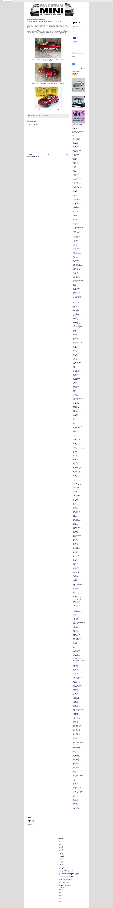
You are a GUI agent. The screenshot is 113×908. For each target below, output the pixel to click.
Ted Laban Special (76, 748)
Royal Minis (75, 666)
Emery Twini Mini (76, 323)
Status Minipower (76, 723)
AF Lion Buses (75, 154)
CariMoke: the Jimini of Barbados (65, 885)
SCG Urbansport (75, 682)
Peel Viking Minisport (76, 611)
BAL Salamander (76, 192)
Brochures (74, 237)
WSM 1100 (74, 807)
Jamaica (74, 423)
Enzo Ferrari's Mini (76, 327)
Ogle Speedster (75, 593)
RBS (73, 647)
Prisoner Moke (75, 627)
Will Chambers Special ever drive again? (66, 870)
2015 (60, 893)
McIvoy (74, 478)
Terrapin (74, 751)
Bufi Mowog (75, 244)
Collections (75, 273)
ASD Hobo (74, 171)
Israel (73, 419)
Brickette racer (75, 230)
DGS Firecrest (75, 307)
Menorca (74, 488)
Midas (74, 503)
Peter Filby (74, 615)
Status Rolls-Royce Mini (77, 725)
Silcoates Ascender (76, 698)
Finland (74, 346)
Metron (74, 492)
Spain (74, 715)
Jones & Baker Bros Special (77, 432)
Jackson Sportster (76, 422)
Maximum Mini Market (33, 821)
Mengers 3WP (75, 483)
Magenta (74, 460)
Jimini (74, 430)
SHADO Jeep (75, 694)
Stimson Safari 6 (75, 729)
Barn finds (74, 206)
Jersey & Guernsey (76, 427)
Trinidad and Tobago (76, 774)
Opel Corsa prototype (76, 597)
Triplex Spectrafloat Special (77, 775)
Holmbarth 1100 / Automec (77, 398)
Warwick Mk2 (75, 790)
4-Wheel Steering (76, 139)
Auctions (74, 175)
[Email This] (43, 115)
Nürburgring (75, 588)
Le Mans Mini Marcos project (78, 448)
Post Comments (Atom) (36, 156)
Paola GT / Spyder (76, 605)
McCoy (74, 476)
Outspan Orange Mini (76, 601)
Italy (73, 420)
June (61, 861)
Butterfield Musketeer (76, 248)
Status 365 (74, 721)
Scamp (74, 681)
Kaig (73, 435)
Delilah (74, 303)
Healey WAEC (75, 391)
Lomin (74, 454)
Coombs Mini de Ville (76, 277)
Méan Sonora (75, 482)
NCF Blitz (74, 565)
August (61, 858)
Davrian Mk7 (75, 293)
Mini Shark (74, 523)
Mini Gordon (75, 512)
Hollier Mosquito (75, 396)
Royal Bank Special (76, 665)
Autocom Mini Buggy (76, 184)
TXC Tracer (75, 780)
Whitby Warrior (75, 795)
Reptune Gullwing (76, 655)
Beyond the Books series (77, 216)
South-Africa (75, 713)
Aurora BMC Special (76, 176)
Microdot (74, 500)
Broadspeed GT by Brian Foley (78, 234)
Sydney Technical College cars (78, 742)
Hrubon (74, 406)
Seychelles (74, 693)
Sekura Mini (75, 690)
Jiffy (73, 428)
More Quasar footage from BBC (65, 880)
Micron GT (74, 502)
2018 (60, 889)
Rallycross (74, 640)
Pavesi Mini (75, 606)
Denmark (74, 305)
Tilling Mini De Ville (76, 764)
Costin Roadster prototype (77, 280)
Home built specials (76, 399)
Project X (74, 628)
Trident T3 (74, 771)
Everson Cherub (75, 335)
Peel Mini (74, 610)
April (60, 864)
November (62, 853)
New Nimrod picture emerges (64, 882)
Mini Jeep (74, 515)
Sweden (74, 738)
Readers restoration (76, 650)
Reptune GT (75, 654)
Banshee (74, 200)
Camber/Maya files (76, 253)
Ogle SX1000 (75, 595)
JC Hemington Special (76, 426)
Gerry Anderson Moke (76, 362)
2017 (60, 890)
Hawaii (74, 390)
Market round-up (75, 468)
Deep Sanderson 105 (76, 296)
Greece (74, 375)
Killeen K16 (75, 438)
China (74, 261)
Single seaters (75, 701)
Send (75, 37)
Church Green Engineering (77, 265)
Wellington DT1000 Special (77, 791)
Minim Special (75, 531)
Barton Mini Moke (76, 207)
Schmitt (74, 684)
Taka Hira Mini (75, 744)
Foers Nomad (75, 353)
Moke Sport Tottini (76, 548)
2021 (60, 847)
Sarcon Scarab (75, 678)
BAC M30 (74, 190)
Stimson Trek (75, 733)
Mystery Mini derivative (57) (64, 868)
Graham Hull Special (76, 370)
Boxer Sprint (75, 226)
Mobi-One (74, 543)
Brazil (74, 228)
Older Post (66, 154)
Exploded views (75, 338)
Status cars (74, 722)
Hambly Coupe (75, 384)
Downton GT (75, 311)
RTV (73, 670)
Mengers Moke (75, 487)
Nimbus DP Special (76, 577)
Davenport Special (76, 292)
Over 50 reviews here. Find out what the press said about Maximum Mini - (78, 131)
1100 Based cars (75, 138)
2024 (60, 843)
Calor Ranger (75, 249)
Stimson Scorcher (76, 730)
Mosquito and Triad (76, 553)
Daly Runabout (75, 289)
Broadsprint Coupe (76, 236)
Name (74, 28)
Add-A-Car (74, 147)
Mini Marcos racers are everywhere (65, 879)
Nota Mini (74, 587)
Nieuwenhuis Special (76, 572)
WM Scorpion (75, 803)
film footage (75, 343)
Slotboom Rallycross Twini (77, 709)
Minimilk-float (75, 532)
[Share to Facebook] (46, 115)
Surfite (74, 737)
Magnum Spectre (76, 462)
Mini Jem (74, 516)
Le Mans (74, 447)
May (60, 862)
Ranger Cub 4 (75, 644)
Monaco (74, 549)
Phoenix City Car (76, 618)
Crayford (74, 285)
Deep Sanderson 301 (76, 297)
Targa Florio (75, 746)
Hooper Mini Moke (76, 403)
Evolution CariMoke (76, 337)
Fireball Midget (75, 347)
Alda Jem (74, 158)
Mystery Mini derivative (77, 561)
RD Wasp (74, 648)
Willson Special (75, 799)
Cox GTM (74, 281)
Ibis (73, 410)
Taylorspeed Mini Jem (76, 747)
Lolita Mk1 (74, 451)
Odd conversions (76, 591)
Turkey (74, 776)
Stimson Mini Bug (76, 727)
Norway (74, 583)
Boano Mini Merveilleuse (77, 222)
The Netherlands (75, 756)
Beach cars (75, 212)
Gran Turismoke (75, 371)
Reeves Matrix (75, 651)
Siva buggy (75, 702)
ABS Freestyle (75, 142)
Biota (73, 218)
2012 (60, 898)
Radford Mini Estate (76, 639)
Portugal (74, 626)
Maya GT (74, 475)
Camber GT (75, 252)
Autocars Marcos (75, 183)
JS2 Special (75, 434)
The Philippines (75, 758)
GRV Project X (75, 379)
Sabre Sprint (75, 672)
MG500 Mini (75, 498)
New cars (74, 568)
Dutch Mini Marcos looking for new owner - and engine (69, 873)
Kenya (74, 436)
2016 (60, 892)
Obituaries (74, 589)
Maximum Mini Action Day (77, 474)
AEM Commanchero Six (77, 150)
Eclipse (74, 315)
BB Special (74, 211)
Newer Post (30, 154)
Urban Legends (75, 783)
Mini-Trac (74, 528)
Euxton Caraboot (76, 333)
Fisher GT (74, 349)
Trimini (74, 772)
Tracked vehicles (76, 767)
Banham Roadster (76, 196)
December (62, 852)
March (61, 865)
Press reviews (31, 820)
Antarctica (74, 166)
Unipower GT (75, 782)
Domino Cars (75, 310)
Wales (74, 788)
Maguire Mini (75, 463)
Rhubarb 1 (74, 656)
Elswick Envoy (75, 322)
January (61, 887)
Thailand (74, 752)
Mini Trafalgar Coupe (76, 527)
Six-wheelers (75, 705)
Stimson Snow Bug (76, 731)
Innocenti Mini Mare (76, 415)
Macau (74, 458)
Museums (74, 560)
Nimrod (74, 579)
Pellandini (74, 614)
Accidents (74, 146)
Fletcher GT (75, 351)
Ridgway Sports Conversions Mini (79, 658)
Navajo (74, 564)
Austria (74, 180)
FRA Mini (74, 358)
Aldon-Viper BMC (76, 159)
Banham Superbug (76, 199)
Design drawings (76, 306)
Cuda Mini (74, 286)
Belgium (74, 214)
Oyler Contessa (75, 602)
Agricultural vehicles (76, 156)
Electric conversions (76, 321)
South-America (75, 714)
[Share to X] (45, 115)
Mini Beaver (75, 507)
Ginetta (74, 363)
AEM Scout (74, 151)
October (61, 855)
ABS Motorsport (75, 143)
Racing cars (75, 635)
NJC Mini (74, 580)
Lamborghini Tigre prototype (78, 440)
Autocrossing (75, 186)
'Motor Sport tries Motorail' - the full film (66, 876)
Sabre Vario (75, 673)
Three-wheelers (75, 760)
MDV (73, 479)
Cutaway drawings (76, 288)
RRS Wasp (74, 669)
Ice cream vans (75, 411)
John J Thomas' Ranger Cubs (64, 871)
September (62, 856)
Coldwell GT (75, 272)
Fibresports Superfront (76, 342)
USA (73, 786)
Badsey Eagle (75, 191)
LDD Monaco (75, 446)
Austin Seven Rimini (76, 178)
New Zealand (75, 571)
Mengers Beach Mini (76, 484)
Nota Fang (74, 585)
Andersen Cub (75, 163)
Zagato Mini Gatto (76, 808)
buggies (74, 245)
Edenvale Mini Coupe (76, 319)
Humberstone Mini (76, 407)
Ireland (74, 416)
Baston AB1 (75, 208)
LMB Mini (74, 450)
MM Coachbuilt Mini (76, 541)
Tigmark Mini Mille (76, 763)
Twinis (74, 779)
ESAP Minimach (75, 329)
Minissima (74, 536)
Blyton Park (75, 220)
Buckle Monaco (75, 243)
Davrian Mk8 (75, 294)
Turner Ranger (75, 778)
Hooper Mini (75, 402)
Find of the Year (75, 345)
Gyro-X (74, 383)
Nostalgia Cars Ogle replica (77, 584)
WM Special (75, 804)
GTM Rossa (75, 382)
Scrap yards (75, 689)
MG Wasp (74, 496)
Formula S (74, 354)
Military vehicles (75, 504)
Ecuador (74, 317)
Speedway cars (75, 717)
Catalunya (74, 257)
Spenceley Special (76, 718)
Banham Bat (75, 195)
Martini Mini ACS (75, 471)
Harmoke (74, 387)
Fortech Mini (75, 355)
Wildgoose (74, 796)
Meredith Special (76, 491)
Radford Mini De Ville (76, 638)
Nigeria (74, 575)
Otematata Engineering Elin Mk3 (78, 599)
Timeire (74, 766)
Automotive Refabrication (77, 187)
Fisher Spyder (75, 350)
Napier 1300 (75, 563)
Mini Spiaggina (75, 524)
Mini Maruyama (75, 519)
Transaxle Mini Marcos (77, 770)
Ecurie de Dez (75, 318)
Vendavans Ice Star (76, 787)
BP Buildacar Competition (77, 227)
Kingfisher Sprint (75, 439)
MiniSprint (74, 533)
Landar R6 (74, 442)
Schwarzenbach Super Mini (77, 685)
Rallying (74, 642)
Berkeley (74, 215)
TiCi (73, 762)
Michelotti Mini (75, 499)
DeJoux (74, 301)
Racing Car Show (76, 634)
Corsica (74, 278)
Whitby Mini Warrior (76, 792)
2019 (60, 850)
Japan (74, 424)
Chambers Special (76, 260)
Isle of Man (74, 418)
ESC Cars (74, 330)
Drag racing (75, 313)
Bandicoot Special (76, 194)
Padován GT (75, 604)
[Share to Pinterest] (48, 115)
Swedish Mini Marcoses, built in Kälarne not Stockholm (69, 883)
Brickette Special (75, 231)
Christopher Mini (75, 264)
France (74, 359)
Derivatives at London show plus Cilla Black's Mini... (68, 874)
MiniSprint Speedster (76, 535)
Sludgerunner (75, 710)
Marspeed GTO (75, 470)
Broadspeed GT (75, 232)
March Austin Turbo (76, 467)
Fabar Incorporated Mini (77, 339)
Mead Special (75, 480)
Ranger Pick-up (75, 646)
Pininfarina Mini (75, 623)
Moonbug (74, 551)
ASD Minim (75, 172)
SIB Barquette (75, 697)
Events (74, 334)
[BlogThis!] (44, 115)
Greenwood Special (76, 378)
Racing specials (75, 636)
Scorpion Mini (75, 686)
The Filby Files (75, 755)
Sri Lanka (74, 719)
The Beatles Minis (76, 754)
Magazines (74, 459)
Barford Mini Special (76, 204)
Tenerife (74, 750)
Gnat (73, 366)
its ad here (33, 36)
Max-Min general (76, 472)
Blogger (72, 904)
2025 (60, 841)
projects (74, 630)
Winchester (75, 800)
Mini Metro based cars (76, 520)
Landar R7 (74, 443)
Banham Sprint (75, 198)
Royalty (74, 668)
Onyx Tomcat (75, 596)
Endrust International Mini (77, 326)
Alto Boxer (74, 160)
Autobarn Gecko (75, 182)
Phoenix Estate (75, 619)
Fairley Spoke (75, 341)
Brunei (74, 241)
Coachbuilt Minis (75, 269)
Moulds (74, 556)
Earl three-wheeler (76, 314)
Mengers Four (75, 486)
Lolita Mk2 (74, 452)
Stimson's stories (75, 734)
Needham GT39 (75, 567)
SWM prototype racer (76, 741)
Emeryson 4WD (75, 325)
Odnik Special (75, 592)
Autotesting (75, 188)
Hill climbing (75, 394)
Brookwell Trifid (75, 240)
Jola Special (75, 431)
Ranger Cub (75, 643)
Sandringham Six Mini (76, 677)
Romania (74, 664)
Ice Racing (74, 412)
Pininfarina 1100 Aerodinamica (78, 622)
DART (74, 290)
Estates (74, 331)
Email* (74, 33)
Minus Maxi (75, 539)
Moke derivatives (76, 547)
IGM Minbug (75, 414)
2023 (60, 844)
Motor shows (75, 555)
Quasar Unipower (76, 632)
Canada (74, 256)
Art (73, 170)
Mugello (74, 559)
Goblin (74, 367)
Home (48, 154)
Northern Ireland (75, 581)
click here (56, 30)
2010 (60, 901)
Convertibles (75, 276)
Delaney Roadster (76, 302)
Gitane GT (74, 365)
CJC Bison (74, 268)
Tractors (74, 768)
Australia (74, 179)
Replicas (74, 652)
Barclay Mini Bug (76, 203)
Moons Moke (75, 552)
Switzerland (75, 739)
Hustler (74, 408)
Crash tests (75, 282)
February (61, 867)
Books (74, 224)
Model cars (74, 544)
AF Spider (74, 155)
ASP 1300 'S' (75, 174)
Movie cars (74, 557)
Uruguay (74, 784)
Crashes (74, 284)
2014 (60, 895)
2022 (60, 846)
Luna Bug (74, 455)
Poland (74, 624)
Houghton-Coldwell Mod (77, 404)
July (60, 859)
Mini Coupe (75, 508)
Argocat (74, 167)
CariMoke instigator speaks (64, 877)
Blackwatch (75, 219)
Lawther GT (75, 444)
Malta (73, 466)
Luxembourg (75, 456)
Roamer (74, 662)
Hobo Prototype (75, 395)
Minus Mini (74, 540)
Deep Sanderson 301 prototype (78, 298)
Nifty (73, 573)
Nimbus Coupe (75, 576)
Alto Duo (74, 162)
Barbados (74, 202)
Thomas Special (75, 759)
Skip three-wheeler (76, 706)
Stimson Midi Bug (76, 726)
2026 (60, 840)
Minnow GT (75, 537)
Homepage (31, 819)
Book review (75, 223)
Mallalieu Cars (75, 464)
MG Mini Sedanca (76, 495)
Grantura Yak (75, 374)
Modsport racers (75, 545)
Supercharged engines (77, 735)
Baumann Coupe (76, 210)
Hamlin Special (75, 386)
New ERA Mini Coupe (76, 569)
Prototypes (74, 631)
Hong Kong (75, 400)
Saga (73, 674)
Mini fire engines (75, 511)
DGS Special (75, 309)
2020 (60, 849)
